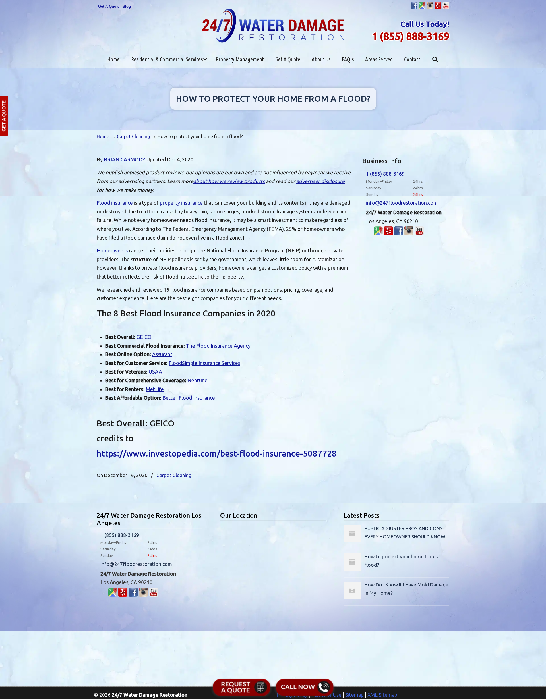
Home (103, 136)
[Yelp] (438, 7)
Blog (127, 6)
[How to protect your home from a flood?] (352, 568)
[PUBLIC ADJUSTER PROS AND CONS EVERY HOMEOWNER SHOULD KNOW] (352, 540)
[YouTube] (445, 7)
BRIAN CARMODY (124, 159)
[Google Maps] (378, 233)
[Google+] (422, 7)
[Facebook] (414, 7)
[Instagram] (430, 7)
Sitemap (354, 695)
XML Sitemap (382, 695)
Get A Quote (108, 6)
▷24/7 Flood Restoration (273, 26)
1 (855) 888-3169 (410, 36)
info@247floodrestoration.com (402, 203)
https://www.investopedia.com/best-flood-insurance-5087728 (217, 453)
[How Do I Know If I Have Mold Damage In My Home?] (352, 597)
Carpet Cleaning (133, 136)
